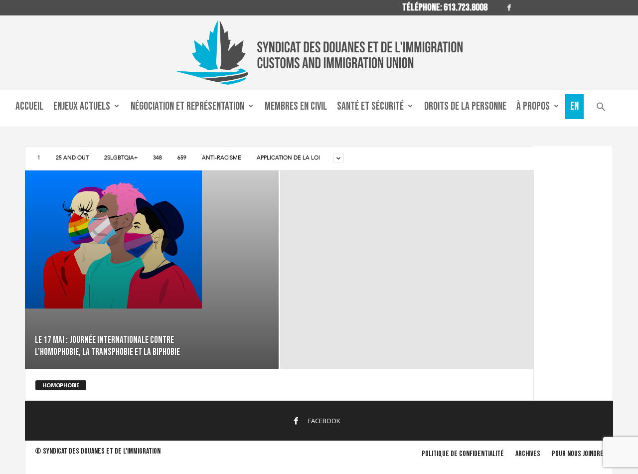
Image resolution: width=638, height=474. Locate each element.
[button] (601, 109)
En (574, 106)
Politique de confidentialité (463, 454)
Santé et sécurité (370, 106)
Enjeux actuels (81, 106)
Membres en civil (296, 106)
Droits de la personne (465, 106)
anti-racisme (221, 158)
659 (181, 158)
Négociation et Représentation (187, 106)
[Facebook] (509, 7)
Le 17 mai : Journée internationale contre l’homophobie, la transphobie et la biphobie (107, 346)
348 (157, 158)
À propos (533, 106)
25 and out (72, 158)
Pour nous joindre (578, 454)
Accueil (29, 106)
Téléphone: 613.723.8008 (444, 7)
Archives (527, 454)
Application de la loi (288, 158)
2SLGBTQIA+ (121, 158)
